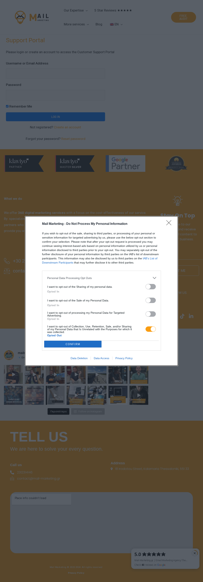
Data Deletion (79, 358)
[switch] (151, 286)
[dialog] (101, 291)
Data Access (101, 358)
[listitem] (101, 278)
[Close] (170, 224)
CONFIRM (73, 344)
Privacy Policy (124, 358)
